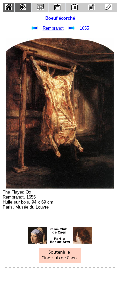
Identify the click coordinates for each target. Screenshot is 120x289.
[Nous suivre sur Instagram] (72, 276)
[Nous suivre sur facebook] (47, 276)
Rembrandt (53, 28)
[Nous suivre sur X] (60, 276)
